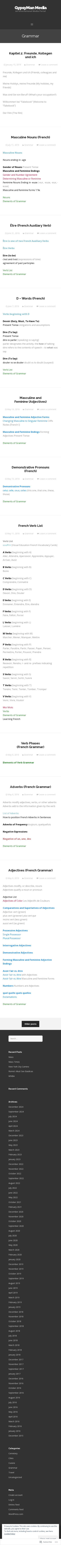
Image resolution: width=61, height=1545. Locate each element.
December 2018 (16, 1312)
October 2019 (15, 1273)
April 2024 (13, 1126)
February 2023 (15, 1154)
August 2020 (14, 1230)
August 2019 (14, 1283)
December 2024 (16, 1106)
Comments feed (16, 1509)
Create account (16, 1495)
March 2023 (14, 1149)
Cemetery (13, 1453)
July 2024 (13, 1116)
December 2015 (16, 1435)
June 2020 (13, 1240)
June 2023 (13, 1140)
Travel (11, 1472)
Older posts (30, 1024)
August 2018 (14, 1331)
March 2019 (14, 1297)
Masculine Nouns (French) (30, 137)
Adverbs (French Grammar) (30, 787)
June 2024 (13, 1121)
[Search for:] (26, 1038)
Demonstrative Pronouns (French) (30, 469)
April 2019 (13, 1292)
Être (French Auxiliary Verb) (30, 225)
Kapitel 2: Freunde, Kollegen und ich (30, 55)
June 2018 (13, 1340)
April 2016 (13, 1416)
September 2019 (16, 1278)
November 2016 (16, 1383)
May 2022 (13, 1197)
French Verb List (30, 526)
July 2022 (13, 1188)
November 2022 (16, 1169)
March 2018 (14, 1345)
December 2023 (16, 1135)
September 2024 (16, 1111)
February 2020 (15, 1254)
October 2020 (15, 1221)
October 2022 (15, 1173)
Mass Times (14, 1062)
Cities (11, 1458)
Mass (11, 1057)
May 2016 (13, 1411)
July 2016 (13, 1402)
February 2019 (15, 1302)
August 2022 (14, 1183)
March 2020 (14, 1249)
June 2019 (13, 1288)
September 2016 (16, 1392)
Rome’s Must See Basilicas (21, 1071)
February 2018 (15, 1350)
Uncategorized (15, 1477)
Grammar (30, 64)
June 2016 (13, 1407)
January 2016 (14, 1431)
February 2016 (15, 1426)
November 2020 (16, 1216)
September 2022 (16, 1178)
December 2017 (16, 1359)
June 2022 (13, 1192)
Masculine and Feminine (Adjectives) (30, 399)
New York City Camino (19, 1066)
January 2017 (14, 1373)
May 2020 (13, 1245)
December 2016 (16, 1378)
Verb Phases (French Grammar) (30, 745)
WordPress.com (16, 1514)
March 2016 (14, 1421)
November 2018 (16, 1316)
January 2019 (14, 1307)
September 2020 (16, 1226)
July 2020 (13, 1235)
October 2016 (15, 1388)
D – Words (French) (30, 298)
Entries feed (14, 1504)
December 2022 (16, 1164)
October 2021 (15, 1202)
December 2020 (16, 1211)
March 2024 (14, 1130)
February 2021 (15, 1207)
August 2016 (14, 1397)
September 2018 (16, 1326)
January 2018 (14, 1354)
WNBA (12, 1076)
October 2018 (15, 1321)
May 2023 (13, 1145)
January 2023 (14, 1159)
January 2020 (14, 1259)
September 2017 (16, 1369)
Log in (11, 1499)
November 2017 (16, 1364)
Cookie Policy (9, 1534)
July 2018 (13, 1335)
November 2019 (16, 1269)
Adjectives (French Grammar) (30, 870)
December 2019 (16, 1264)
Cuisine (12, 1463)
